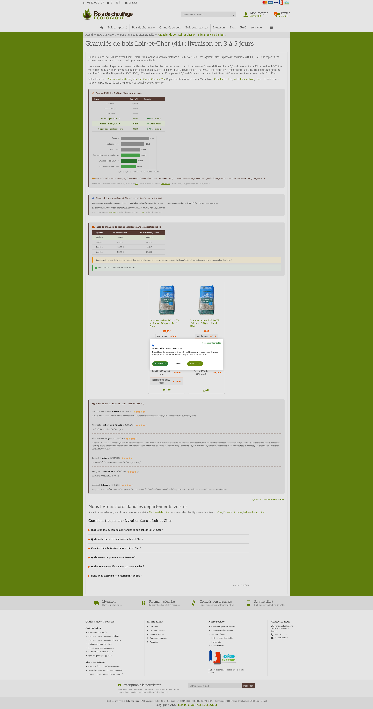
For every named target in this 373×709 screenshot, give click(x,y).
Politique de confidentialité (210, 343)
